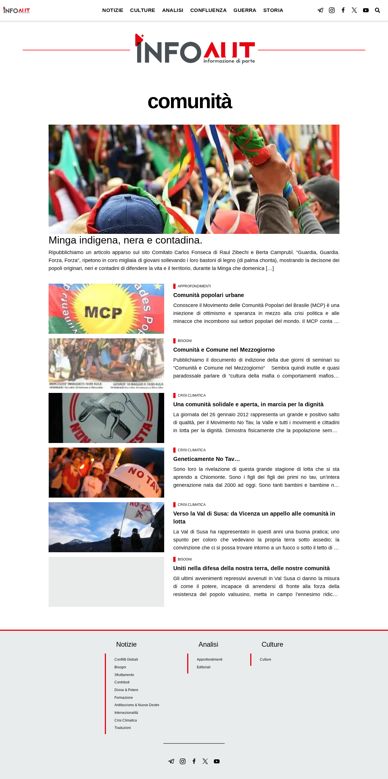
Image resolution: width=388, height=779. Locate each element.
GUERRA (244, 10)
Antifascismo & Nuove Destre (136, 705)
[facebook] (343, 10)
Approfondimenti (194, 286)
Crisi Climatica (192, 395)
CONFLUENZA (208, 10)
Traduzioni (122, 728)
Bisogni (185, 341)
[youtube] (366, 10)
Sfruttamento (124, 675)
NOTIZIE (112, 10)
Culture (265, 659)
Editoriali (203, 667)
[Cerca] (377, 10)
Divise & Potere (126, 690)
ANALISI (172, 10)
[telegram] (320, 10)
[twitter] (354, 10)
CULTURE (142, 10)
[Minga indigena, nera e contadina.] (194, 179)
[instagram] (331, 10)
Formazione (123, 698)
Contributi (122, 682)
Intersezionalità (126, 713)
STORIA (273, 10)
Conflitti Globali (126, 659)
